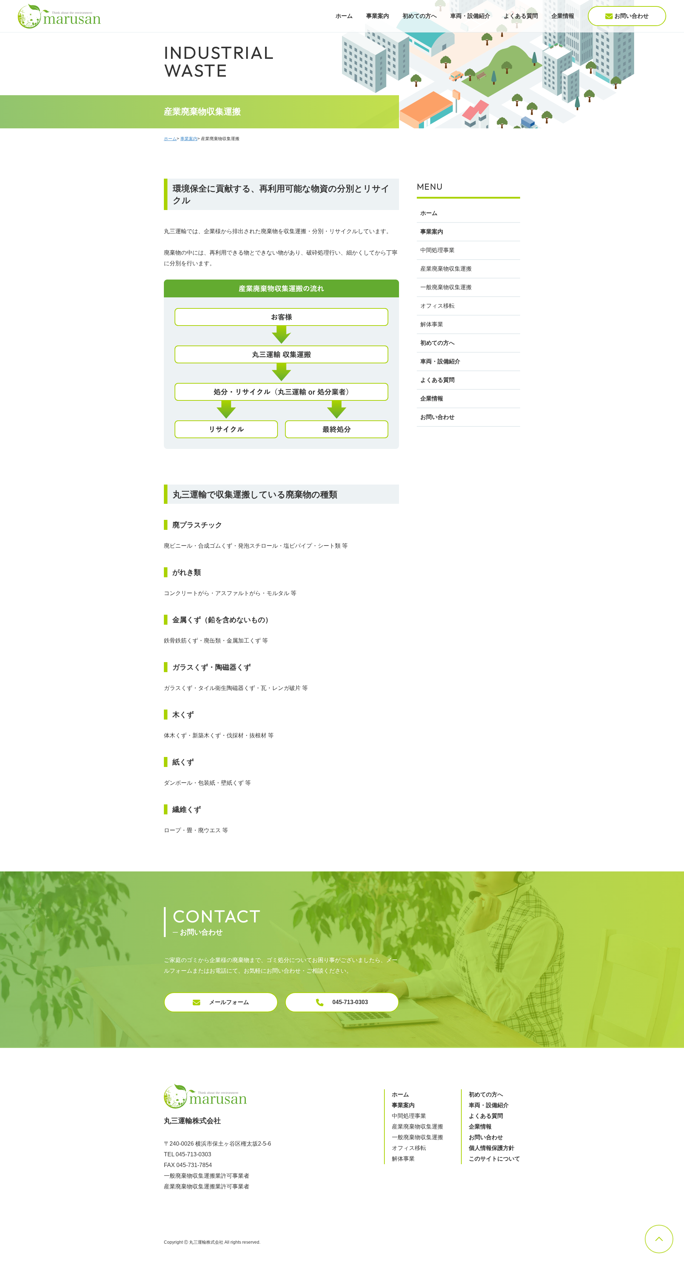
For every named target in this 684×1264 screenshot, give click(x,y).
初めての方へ (420, 16)
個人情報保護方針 (491, 1148)
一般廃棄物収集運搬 (446, 287)
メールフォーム (229, 1002)
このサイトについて (494, 1159)
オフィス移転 (437, 306)
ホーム (344, 16)
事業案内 (377, 16)
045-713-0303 (350, 1002)
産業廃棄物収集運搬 (446, 269)
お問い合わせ (632, 16)
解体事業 (431, 324)
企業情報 (562, 16)
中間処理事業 (437, 250)
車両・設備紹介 (470, 16)
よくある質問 (521, 16)
